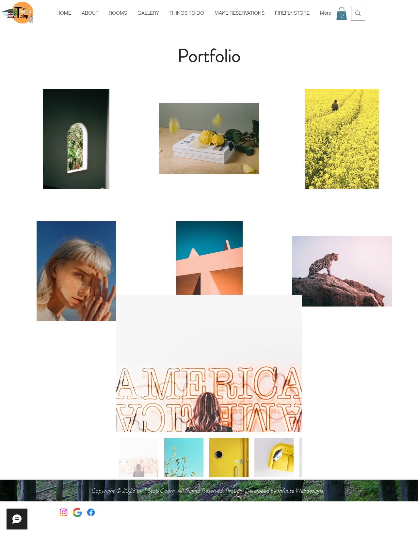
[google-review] (77, 512)
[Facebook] (91, 512)
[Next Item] (290, 363)
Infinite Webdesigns (300, 490)
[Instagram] (63, 512)
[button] (341, 13)
